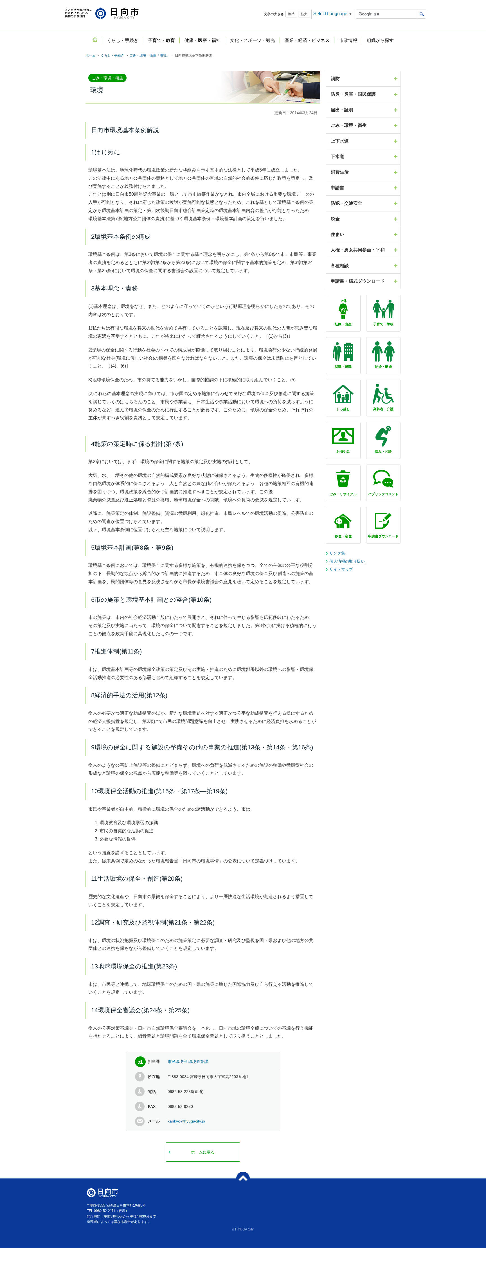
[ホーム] (95, 39)
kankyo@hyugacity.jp (186, 1121)
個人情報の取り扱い (347, 561)
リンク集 (337, 553)
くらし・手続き (112, 55)
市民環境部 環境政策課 (188, 1061)
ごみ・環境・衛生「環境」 (149, 55)
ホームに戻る (203, 1152)
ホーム (91, 55)
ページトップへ (243, 1178)
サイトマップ (341, 569)
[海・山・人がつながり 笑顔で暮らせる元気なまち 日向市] (102, 13)
